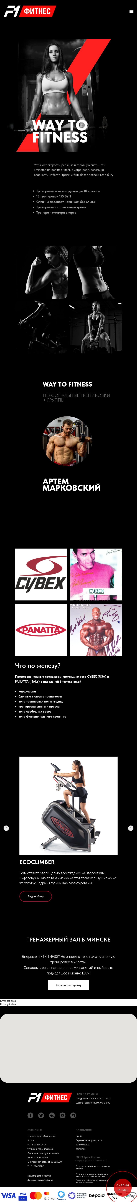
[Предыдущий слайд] (6, 828)
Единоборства (82, 1144)
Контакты (80, 1149)
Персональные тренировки (89, 1140)
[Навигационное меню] (131, 11)
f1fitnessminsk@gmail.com (40, 1149)
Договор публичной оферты (40, 1180)
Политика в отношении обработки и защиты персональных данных (92, 1175)
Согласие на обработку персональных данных (93, 1167)
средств (89, 1182)
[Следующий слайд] (130, 828)
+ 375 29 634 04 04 (36, 1144)
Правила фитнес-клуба (39, 1176)
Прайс (79, 1136)
